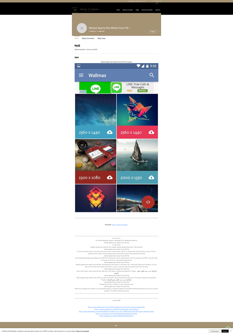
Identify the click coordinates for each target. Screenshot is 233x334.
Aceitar (225, 331)
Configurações (215, 331)
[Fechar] (231, 331)
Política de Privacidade (82, 331)
